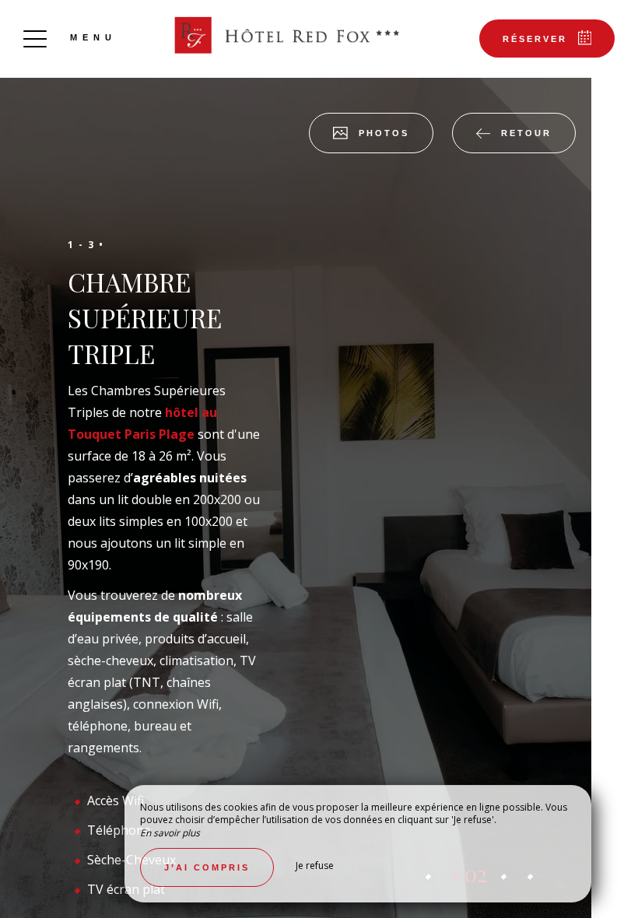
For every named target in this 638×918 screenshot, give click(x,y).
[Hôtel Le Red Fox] (284, 35)
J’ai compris (207, 867)
